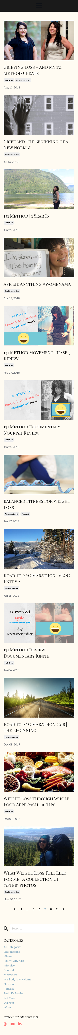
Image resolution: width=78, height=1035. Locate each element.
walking (9, 1002)
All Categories (12, 947)
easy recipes (12, 951)
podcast (25, 514)
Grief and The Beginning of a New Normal (36, 144)
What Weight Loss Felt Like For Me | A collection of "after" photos (35, 879)
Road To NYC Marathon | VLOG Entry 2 (37, 578)
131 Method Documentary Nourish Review (32, 430)
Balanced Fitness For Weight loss (37, 504)
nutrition (9, 80)
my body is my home (17, 979)
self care (9, 998)
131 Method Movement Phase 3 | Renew (38, 355)
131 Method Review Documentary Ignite (27, 653)
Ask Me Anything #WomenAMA (37, 284)
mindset (9, 970)
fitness (8, 956)
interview (9, 965)
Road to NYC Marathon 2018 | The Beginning (35, 727)
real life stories (23, 80)
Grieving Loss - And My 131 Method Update (32, 70)
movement (10, 974)
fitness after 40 (11, 514)
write (7, 1007)
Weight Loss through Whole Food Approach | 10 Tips (36, 801)
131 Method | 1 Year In (27, 216)
